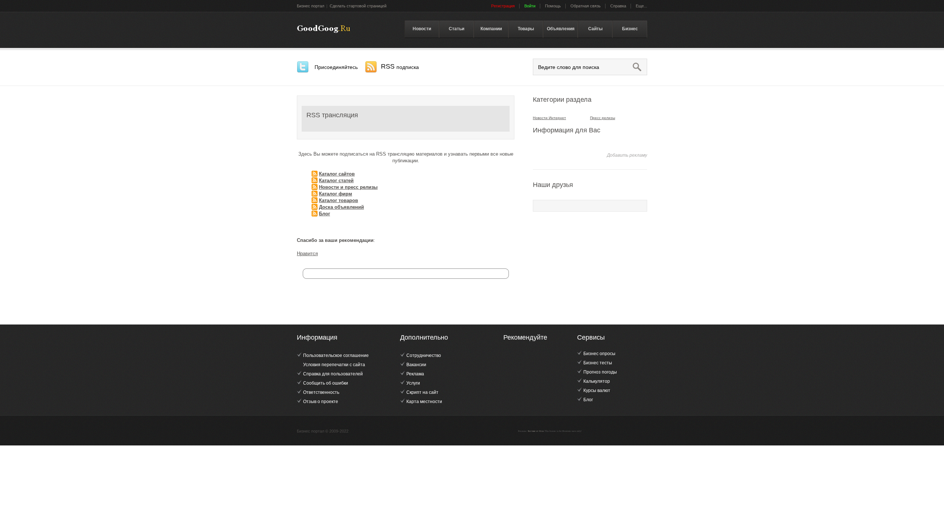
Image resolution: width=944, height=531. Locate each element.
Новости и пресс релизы (348, 187)
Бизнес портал (310, 6)
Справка (618, 6)
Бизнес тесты (597, 362)
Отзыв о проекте (320, 401)
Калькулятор (596, 381)
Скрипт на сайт (422, 392)
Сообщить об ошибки (325, 383)
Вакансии (416, 364)
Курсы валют (596, 390)
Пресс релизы (602, 118)
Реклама (415, 373)
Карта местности (424, 401)
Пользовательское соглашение (336, 355)
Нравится (307, 253)
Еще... (641, 6)
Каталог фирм (335, 194)
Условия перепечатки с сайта (334, 364)
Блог (324, 213)
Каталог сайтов (337, 174)
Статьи (456, 28)
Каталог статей (336, 180)
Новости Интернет (549, 118)
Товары (526, 28)
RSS (400, 66)
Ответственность (321, 392)
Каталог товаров (338, 200)
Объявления (561, 28)
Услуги (413, 383)
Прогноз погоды (600, 372)
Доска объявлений (341, 207)
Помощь (553, 6)
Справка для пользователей (333, 373)
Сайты (595, 28)
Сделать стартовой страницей (358, 6)
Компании (491, 28)
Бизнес (630, 28)
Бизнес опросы (599, 353)
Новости (422, 28)
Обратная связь (585, 6)
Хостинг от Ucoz (536, 431)
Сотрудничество (423, 355)
